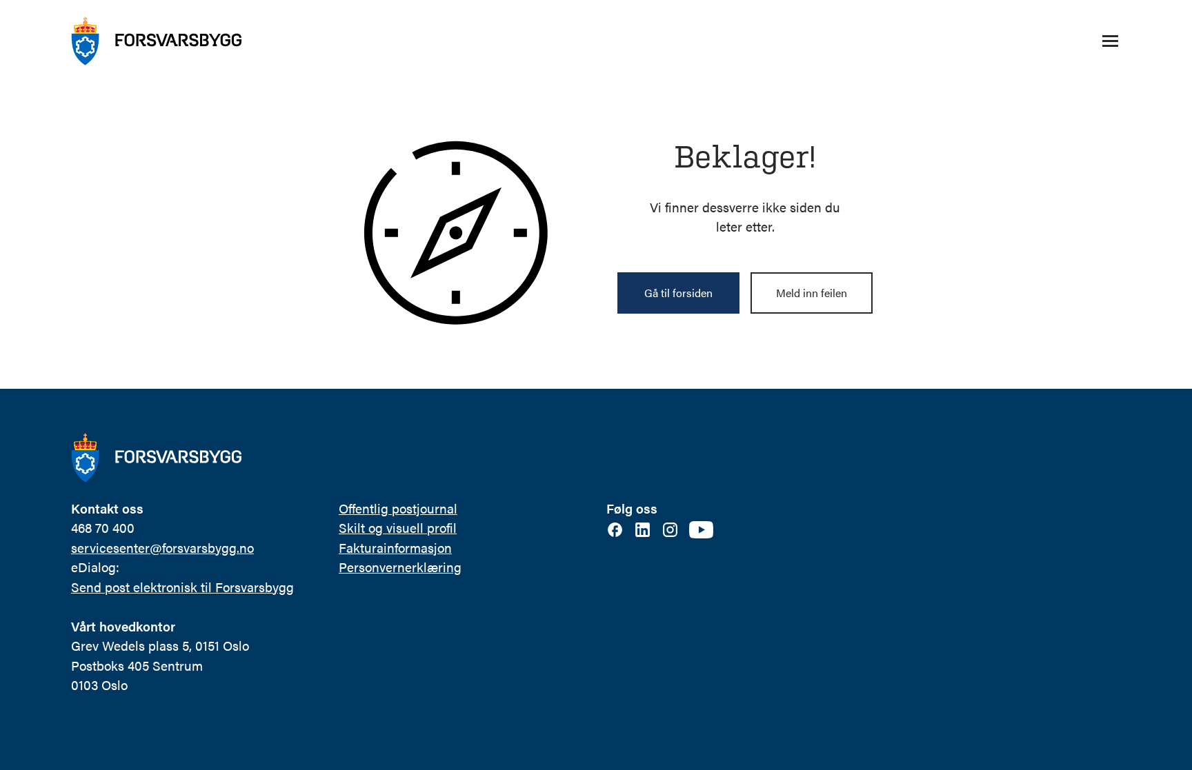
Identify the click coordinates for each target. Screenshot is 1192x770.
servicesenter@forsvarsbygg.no (162, 547)
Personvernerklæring (400, 567)
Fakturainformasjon (395, 547)
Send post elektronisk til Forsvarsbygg (182, 587)
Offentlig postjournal (398, 508)
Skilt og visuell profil (398, 527)
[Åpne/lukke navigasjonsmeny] (1110, 41)
